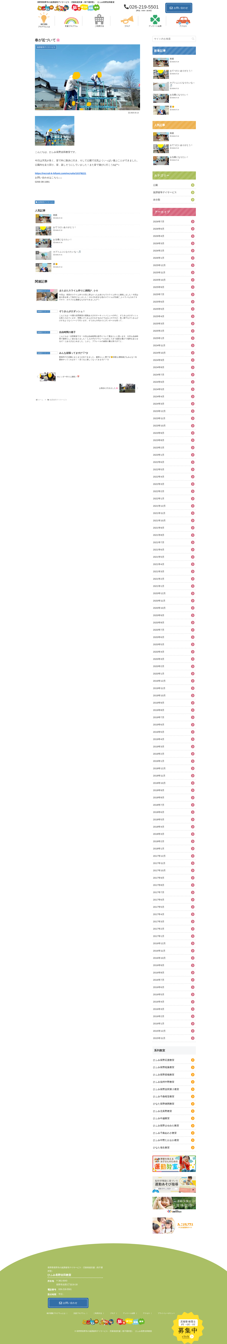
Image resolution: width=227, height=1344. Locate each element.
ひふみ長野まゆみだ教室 (166, 1125)
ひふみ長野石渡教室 (163, 1060)
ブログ (112, 1313)
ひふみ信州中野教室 (163, 1082)
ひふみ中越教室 (161, 1118)
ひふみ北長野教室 (162, 1111)
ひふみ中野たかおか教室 (166, 1140)
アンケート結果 (129, 1313)
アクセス (146, 1313)
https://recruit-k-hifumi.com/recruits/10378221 (60, 173)
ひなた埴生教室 (161, 1147)
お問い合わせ (181, 8)
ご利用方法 (97, 1313)
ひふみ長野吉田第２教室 (166, 1089)
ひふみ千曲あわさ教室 (165, 1133)
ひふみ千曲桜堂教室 (163, 1096)
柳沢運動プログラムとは (56, 1313)
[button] (193, 38)
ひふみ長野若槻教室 (163, 1074)
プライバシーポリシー (166, 1313)
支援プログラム (79, 1313)
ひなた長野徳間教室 (163, 1103)
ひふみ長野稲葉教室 (163, 1067)
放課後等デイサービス (46, 202)
